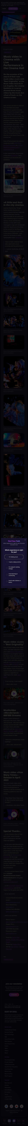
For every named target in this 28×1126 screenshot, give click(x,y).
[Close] (25, 539)
